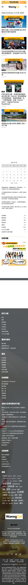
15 (17, 175)
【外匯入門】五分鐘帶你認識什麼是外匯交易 (12, 433)
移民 (20, 495)
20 (10, 177)
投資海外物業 (13, 489)
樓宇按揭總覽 (5, 384)
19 (7, 177)
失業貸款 (20, 486)
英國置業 (4, 365)
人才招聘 (22, 543)
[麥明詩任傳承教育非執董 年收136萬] (14, 64)
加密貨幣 (6, 483)
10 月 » (16, 183)
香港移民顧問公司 (6, 466)
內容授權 (17, 543)
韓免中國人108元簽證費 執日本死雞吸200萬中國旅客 (14, 31)
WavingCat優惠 (5, 334)
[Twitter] (16, 554)
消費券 (4, 495)
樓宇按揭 (4, 343)
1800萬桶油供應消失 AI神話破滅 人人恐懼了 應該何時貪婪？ (14, 193)
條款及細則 (11, 543)
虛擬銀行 (4, 457)
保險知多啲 (4, 445)
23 (21, 177)
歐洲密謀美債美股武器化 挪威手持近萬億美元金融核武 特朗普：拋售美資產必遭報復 (14, 198)
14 (14, 175)
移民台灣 (4, 498)
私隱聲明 (5, 543)
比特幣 (20, 492)
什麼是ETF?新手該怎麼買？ (8, 435)
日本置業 (4, 358)
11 (3, 175)
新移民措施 (4, 492)
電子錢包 (11, 503)
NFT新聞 (4, 324)
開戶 (7, 503)
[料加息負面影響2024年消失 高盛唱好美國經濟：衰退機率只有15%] (14, 43)
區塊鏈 (3, 91)
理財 (3, 319)
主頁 (2, 10)
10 (24, 172)
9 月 (9, 10)
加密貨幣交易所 (5, 464)
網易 (9, 500)
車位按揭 (4, 398)
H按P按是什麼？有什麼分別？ (9, 381)
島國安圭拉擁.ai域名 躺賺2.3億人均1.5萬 (14, 124)
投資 (3, 317)
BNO (14, 476)
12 (7, 175)
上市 (11, 481)
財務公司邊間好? (6, 454)
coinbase (5, 478)
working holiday (5, 481)
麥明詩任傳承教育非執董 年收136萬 (14, 74)
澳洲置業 (4, 360)
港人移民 (4, 329)
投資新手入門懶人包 (6, 440)
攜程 (18, 489)
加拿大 (4, 486)
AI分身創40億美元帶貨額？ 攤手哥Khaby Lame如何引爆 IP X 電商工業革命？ (14, 207)
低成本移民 (15, 481)
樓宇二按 (4, 391)
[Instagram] (12, 554)
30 (21, 180)
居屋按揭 (4, 395)
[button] (2, 7)
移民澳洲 (8, 498)
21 (14, 177)
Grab (10, 478)
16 (21, 175)
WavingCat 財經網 (21, 564)
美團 (12, 500)
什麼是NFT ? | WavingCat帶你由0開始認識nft (13, 431)
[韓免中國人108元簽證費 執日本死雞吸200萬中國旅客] (14, 22)
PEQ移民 (18, 478)
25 (3, 180)
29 (17, 180)
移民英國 (18, 498)
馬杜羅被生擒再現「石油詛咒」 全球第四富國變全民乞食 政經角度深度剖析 (14, 202)
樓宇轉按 (4, 386)
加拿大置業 (4, 369)
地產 (16, 486)
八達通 (20, 481)
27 (10, 180)
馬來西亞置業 (5, 372)
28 (14, 180)
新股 (9, 492)
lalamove (14, 478)
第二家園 (4, 500)
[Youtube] (20, 554)
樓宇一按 (4, 388)
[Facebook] (7, 554)
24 (24, 177)
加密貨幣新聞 (5, 331)
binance (10, 476)
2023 (6, 10)
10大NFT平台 (5, 461)
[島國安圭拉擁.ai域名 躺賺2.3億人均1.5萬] (14, 115)
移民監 (13, 498)
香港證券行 (4, 459)
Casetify (19, 476)
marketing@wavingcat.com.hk (16, 541)
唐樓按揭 (4, 393)
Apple (4, 476)
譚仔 (3, 503)
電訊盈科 (16, 503)
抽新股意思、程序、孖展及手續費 (10, 438)
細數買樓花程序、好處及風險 (9, 348)
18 (3, 177)
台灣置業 (4, 367)
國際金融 (3, 27)
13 (10, 175)
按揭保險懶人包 (5, 346)
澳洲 (12, 495)
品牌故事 (4, 322)
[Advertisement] (14, 145)
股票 (15, 500)
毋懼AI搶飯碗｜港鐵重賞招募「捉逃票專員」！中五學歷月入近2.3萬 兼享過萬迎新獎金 (13, 188)
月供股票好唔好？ (6, 442)
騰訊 (21, 503)
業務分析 (13, 492)
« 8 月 (11, 183)
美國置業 (4, 362)
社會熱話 (3, 70)
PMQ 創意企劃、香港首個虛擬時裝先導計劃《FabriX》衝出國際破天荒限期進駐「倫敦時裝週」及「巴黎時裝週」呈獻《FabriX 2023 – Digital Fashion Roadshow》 (14, 99)
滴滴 (9, 495)
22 (17, 177)
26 (7, 180)
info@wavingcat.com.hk (16, 540)
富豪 (3, 489)
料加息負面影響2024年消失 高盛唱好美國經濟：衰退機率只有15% (14, 52)
